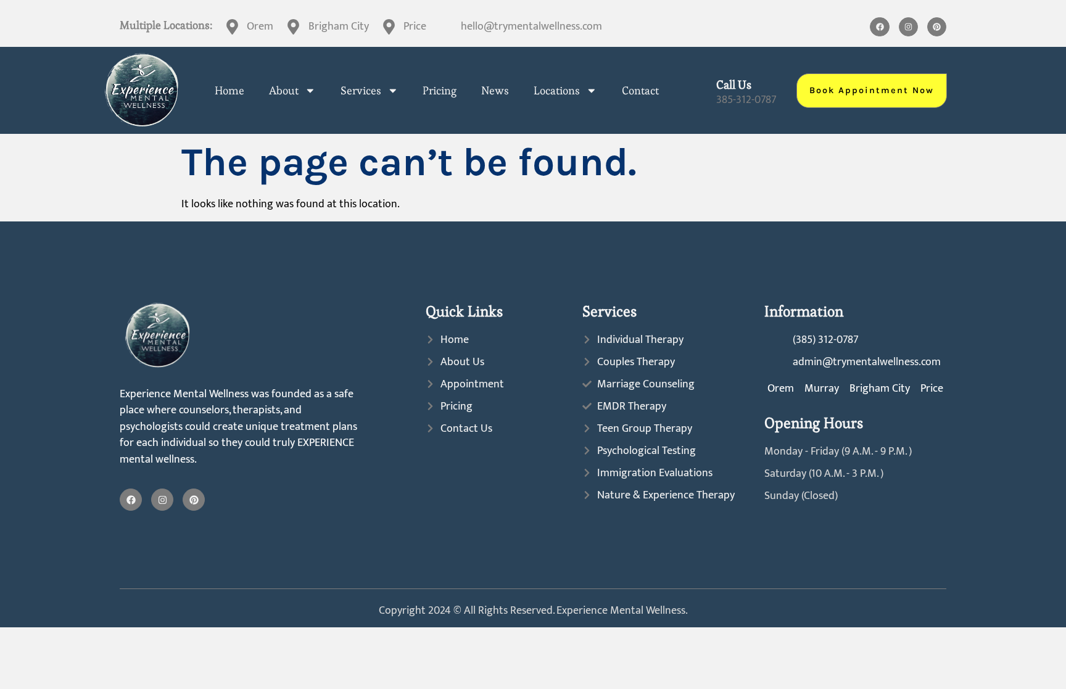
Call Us (733, 85)
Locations (557, 90)
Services (361, 90)
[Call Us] (699, 90)
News (495, 90)
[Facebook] (879, 26)
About (284, 90)
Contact (640, 90)
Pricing (440, 90)
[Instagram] (908, 26)
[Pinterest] (936, 26)
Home (229, 90)
